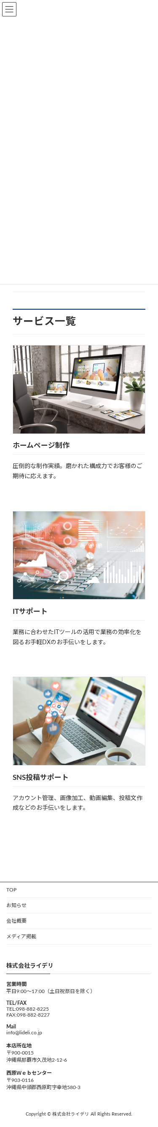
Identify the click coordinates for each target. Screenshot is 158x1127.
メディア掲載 (21, 936)
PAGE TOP (145, 1084)
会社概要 (16, 921)
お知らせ (16, 905)
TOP (11, 889)
